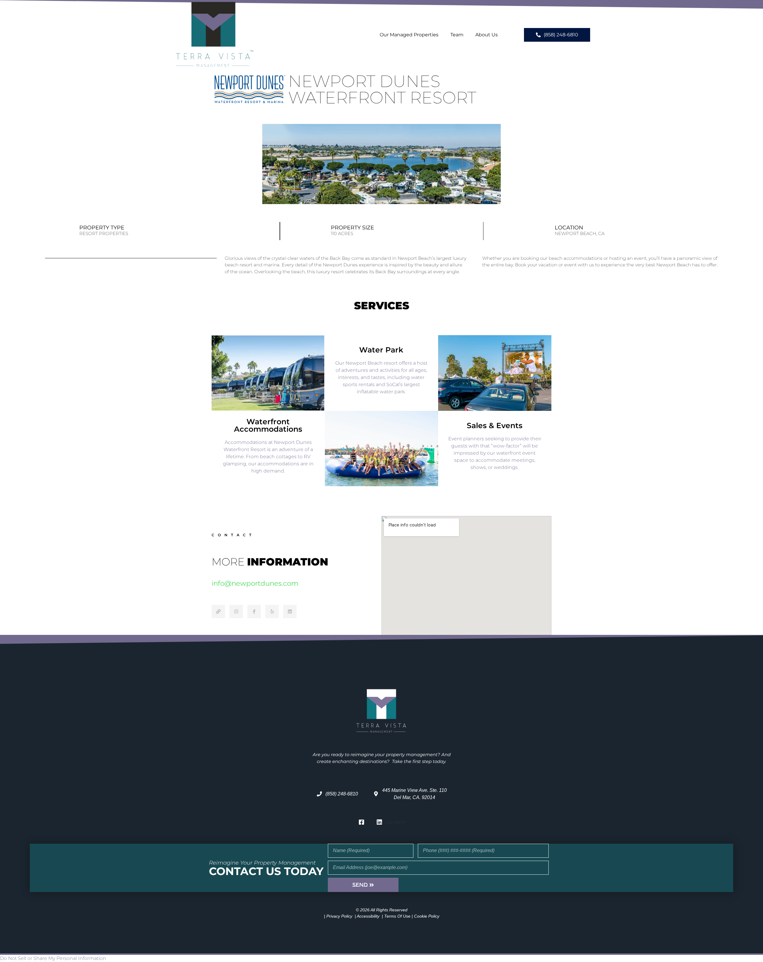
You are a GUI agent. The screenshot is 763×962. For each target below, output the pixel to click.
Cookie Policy (426, 916)
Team (456, 35)
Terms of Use (397, 916)
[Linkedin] (290, 611)
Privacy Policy (339, 916)
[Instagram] (236, 611)
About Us (486, 35)
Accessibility (368, 916)
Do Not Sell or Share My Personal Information (53, 958)
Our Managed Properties (409, 35)
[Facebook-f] (254, 611)
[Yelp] (272, 611)
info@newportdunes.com (255, 583)
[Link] (218, 611)
